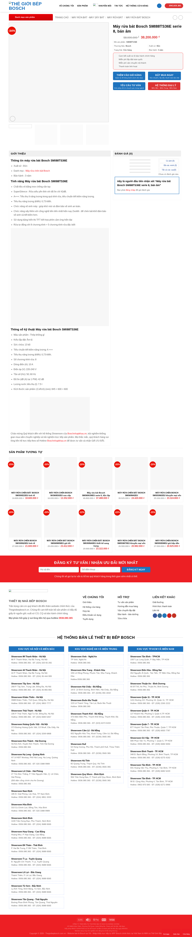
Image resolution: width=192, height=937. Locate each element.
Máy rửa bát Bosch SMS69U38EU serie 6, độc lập (96, 494)
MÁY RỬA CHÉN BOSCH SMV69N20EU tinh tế (25, 541)
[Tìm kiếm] (152, 5)
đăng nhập (130, 190)
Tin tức (118, 6)
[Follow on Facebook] (155, 615)
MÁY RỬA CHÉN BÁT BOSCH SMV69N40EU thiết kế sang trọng (96, 543)
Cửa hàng (186, 934)
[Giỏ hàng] (159, 6)
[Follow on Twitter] (164, 615)
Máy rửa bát (115, 17)
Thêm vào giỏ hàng (129, 75)
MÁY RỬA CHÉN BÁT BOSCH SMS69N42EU (131, 494)
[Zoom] (12, 118)
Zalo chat (176, 934)
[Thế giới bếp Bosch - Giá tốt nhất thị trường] (29, 6)
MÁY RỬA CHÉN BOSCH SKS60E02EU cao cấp (60, 494)
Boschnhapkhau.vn (77, 433)
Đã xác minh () (170, 165)
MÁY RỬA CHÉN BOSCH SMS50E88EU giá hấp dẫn (167, 541)
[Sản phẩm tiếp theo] (180, 17)
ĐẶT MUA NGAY (164, 75)
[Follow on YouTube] (174, 615)
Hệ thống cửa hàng (137, 6)
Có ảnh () (169, 161)
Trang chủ (62, 17)
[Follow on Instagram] (160, 615)
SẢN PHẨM (82, 6)
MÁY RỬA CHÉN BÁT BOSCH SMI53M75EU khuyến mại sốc (131, 541)
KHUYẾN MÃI (105, 6)
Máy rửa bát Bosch (138, 17)
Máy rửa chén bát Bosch (38, 171)
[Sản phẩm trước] (175, 17)
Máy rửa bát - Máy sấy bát (88, 17)
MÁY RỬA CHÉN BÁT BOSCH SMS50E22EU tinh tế (25, 494)
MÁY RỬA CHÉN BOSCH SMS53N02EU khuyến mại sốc (167, 494)
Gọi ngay (166, 934)
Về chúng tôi (66, 6)
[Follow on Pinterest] (169, 615)
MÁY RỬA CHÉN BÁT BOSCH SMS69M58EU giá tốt (60, 541)
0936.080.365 (66, 618)
